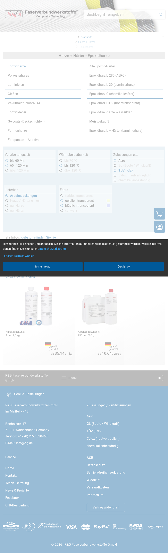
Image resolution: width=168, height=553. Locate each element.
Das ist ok (124, 266)
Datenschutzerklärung (51, 248)
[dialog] (84, 276)
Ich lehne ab (42, 266)
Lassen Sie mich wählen (19, 256)
